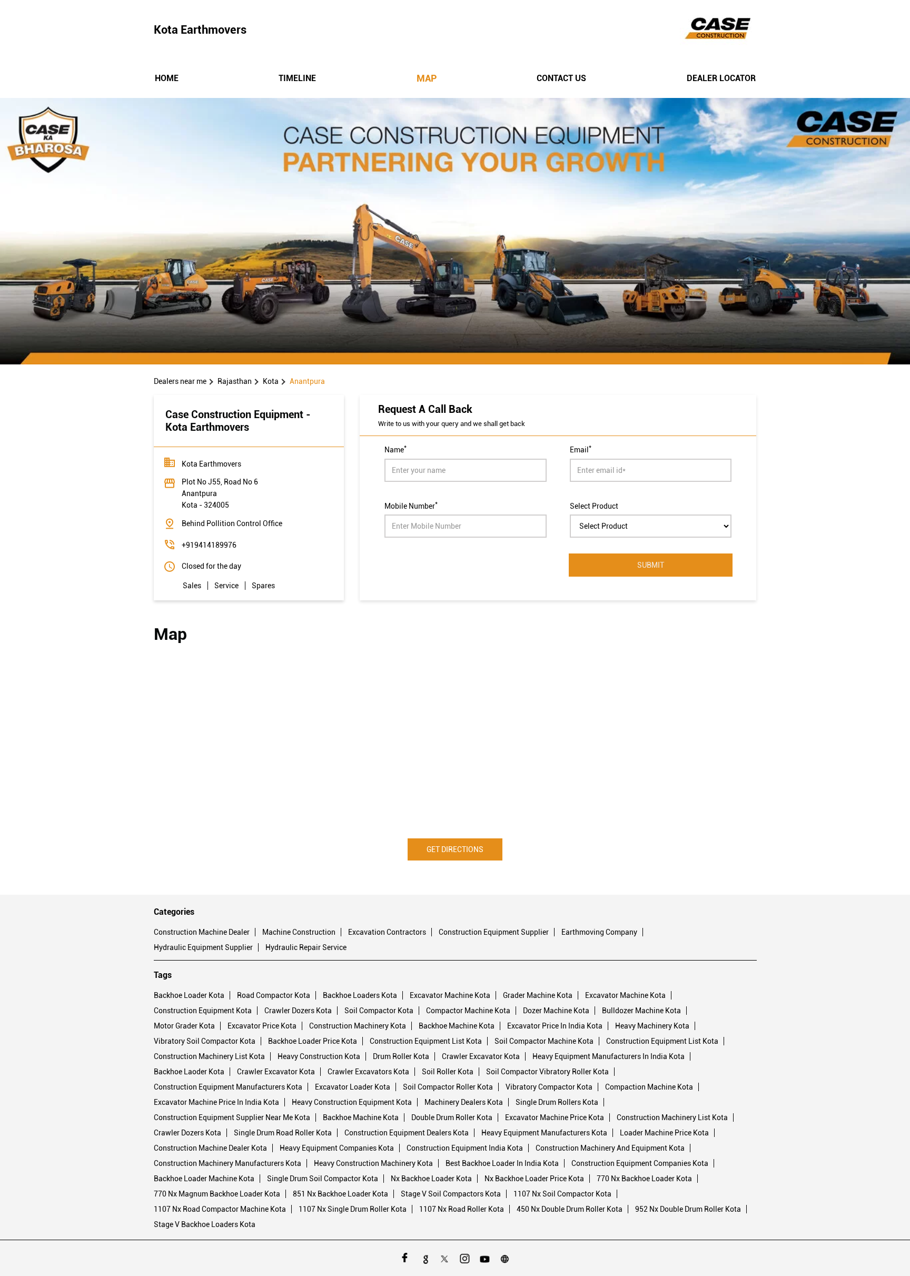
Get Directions (455, 849)
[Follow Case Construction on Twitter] (445, 1258)
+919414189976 (209, 545)
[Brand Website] (505, 1258)
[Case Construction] (718, 30)
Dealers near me (180, 381)
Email (580, 448)
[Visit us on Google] (425, 1258)
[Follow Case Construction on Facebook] (405, 1258)
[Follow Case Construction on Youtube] (485, 1258)
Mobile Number (411, 505)
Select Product (594, 505)
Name (395, 448)
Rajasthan (234, 381)
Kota (271, 381)
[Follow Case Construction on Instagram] (465, 1258)
